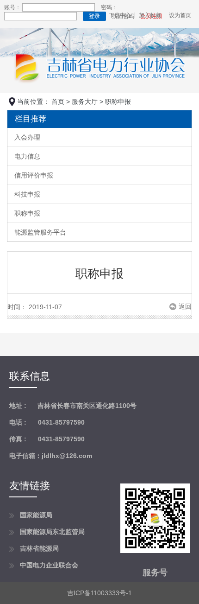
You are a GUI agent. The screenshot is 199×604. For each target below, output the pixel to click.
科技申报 (27, 194)
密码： (109, 7)
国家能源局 (36, 515)
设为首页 (180, 15)
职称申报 (27, 213)
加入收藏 (150, 15)
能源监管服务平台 (40, 232)
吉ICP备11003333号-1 (99, 593)
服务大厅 (85, 101)
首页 (57, 101)
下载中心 (120, 15)
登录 (94, 16)
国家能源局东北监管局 (52, 531)
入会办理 (27, 137)
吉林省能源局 (39, 548)
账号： (12, 7)
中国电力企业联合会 (49, 565)
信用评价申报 (33, 175)
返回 (185, 306)
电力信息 (27, 156)
